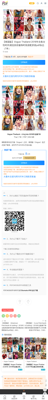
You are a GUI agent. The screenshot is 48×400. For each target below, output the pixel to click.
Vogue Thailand (8, 310)
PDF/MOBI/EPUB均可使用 (20, 290)
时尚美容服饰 (15, 339)
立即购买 (24, 62)
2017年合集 (29, 339)
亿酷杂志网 (5, 3)
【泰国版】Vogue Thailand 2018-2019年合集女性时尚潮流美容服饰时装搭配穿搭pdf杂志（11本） (12, 366)
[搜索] (38, 3)
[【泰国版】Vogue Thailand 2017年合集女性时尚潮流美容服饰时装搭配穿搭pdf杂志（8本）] (35, 348)
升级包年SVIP (29, 158)
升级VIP (30, 57)
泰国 (6, 52)
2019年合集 (6, 339)
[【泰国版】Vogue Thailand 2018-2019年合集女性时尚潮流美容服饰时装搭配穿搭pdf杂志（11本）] (12, 348)
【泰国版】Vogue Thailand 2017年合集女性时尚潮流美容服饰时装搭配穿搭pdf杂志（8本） (35, 366)
